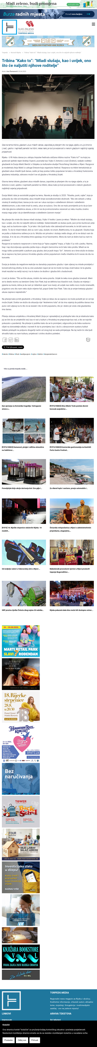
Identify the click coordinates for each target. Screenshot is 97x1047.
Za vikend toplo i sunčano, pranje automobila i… (69, 488)
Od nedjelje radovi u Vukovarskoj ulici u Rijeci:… (21, 569)
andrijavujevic (25, 354)
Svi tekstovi (55, 1020)
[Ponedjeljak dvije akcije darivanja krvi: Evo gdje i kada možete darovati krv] (24, 474)
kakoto (5, 354)
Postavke (8, 1040)
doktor (40, 354)
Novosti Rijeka (16, 53)
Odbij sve (22, 1040)
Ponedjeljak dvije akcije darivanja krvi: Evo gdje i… (22, 488)
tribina (11, 354)
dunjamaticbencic (50, 354)
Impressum (7, 1020)
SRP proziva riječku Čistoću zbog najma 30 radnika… (23, 610)
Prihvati (34, 1040)
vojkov (34, 354)
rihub (17, 354)
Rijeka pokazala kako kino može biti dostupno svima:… (71, 610)
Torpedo (5, 53)
